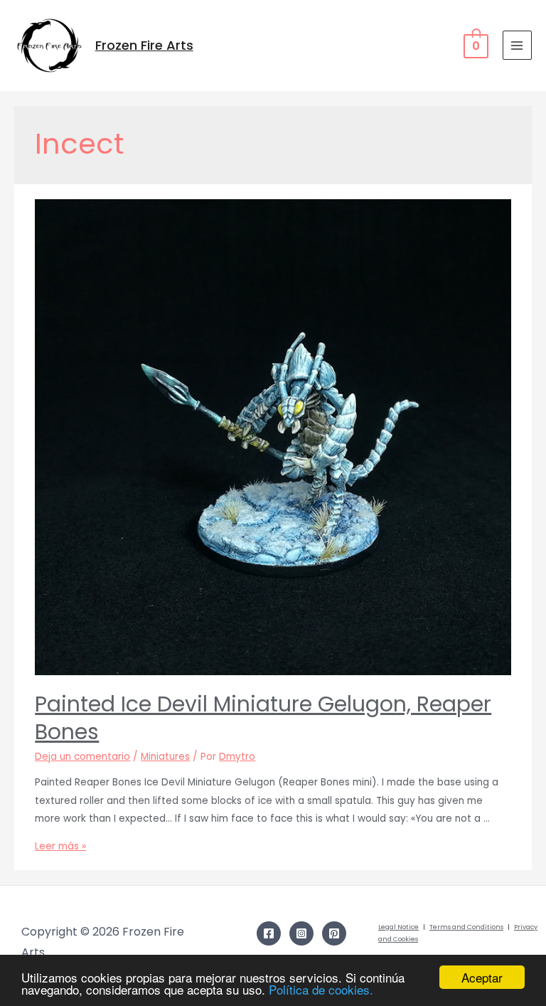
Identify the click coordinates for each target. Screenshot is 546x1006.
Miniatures (165, 756)
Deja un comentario (82, 756)
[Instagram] (301, 933)
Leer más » (60, 846)
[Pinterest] (334, 933)
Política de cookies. (321, 989)
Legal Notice (398, 926)
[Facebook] (269, 933)
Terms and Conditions (466, 926)
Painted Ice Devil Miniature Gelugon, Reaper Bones (263, 718)
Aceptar (482, 977)
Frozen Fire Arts (144, 45)
